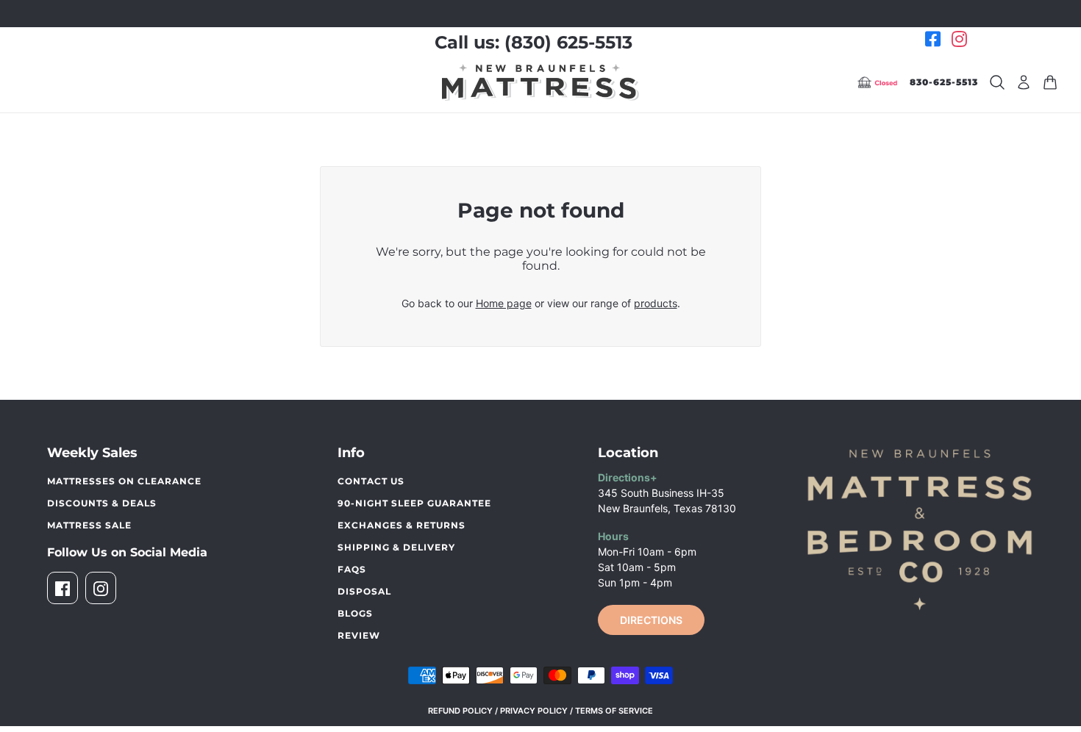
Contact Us (371, 481)
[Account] (1023, 82)
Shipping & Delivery (396, 547)
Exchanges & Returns (401, 525)
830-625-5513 (944, 81)
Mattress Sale (89, 525)
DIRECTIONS (651, 620)
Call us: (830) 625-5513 (533, 42)
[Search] (997, 82)
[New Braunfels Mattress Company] (540, 82)
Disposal (364, 591)
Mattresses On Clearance (124, 481)
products (655, 303)
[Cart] (1050, 82)
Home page (504, 303)
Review (359, 635)
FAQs (352, 569)
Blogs (355, 613)
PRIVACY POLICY (534, 711)
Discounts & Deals (102, 503)
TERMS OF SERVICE (614, 711)
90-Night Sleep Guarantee (414, 503)
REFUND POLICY (460, 711)
